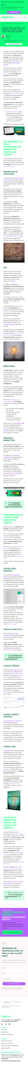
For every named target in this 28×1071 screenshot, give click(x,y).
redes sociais (12, 624)
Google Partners (15, 93)
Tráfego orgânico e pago (14, 111)
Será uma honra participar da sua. (11, 1061)
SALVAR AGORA (14, 12)
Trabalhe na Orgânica (7, 1034)
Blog (3, 23)
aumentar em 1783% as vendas (13, 237)
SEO (19, 297)
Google (8, 117)
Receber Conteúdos (14, 983)
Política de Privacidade (8, 981)
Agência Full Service (6, 1041)
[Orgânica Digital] (7, 17)
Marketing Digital (14, 23)
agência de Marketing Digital (12, 869)
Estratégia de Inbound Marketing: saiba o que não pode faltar (13, 504)
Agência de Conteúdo (7, 1043)
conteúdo (9, 222)
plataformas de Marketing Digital (11, 400)
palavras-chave (15, 784)
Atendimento (4, 1032)
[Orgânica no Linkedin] (2, 1024)
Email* (3, 973)
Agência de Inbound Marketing (13, 895)
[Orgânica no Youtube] (9, 1024)
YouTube (6, 692)
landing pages (7, 312)
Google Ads (7, 769)
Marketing (8, 23)
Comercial (4, 1029)
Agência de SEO (5, 1048)
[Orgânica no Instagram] (5, 1024)
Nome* (3, 967)
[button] (25, 17)
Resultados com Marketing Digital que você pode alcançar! (13, 657)
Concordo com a (7, 978)
